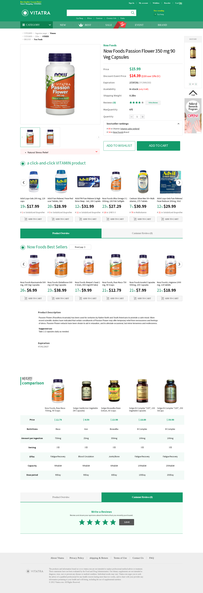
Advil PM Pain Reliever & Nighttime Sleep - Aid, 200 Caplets (88, 200)
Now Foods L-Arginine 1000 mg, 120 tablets (169, 284)
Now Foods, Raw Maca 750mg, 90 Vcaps (114, 284)
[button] (22, 137)
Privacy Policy (77, 558)
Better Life (161, 14)
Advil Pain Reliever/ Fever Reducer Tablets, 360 (60, 200)
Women (53, 33)
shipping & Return (99, 558)
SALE (108, 25)
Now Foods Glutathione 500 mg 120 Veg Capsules (60, 284)
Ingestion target (41, 33)
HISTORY (193, 39)
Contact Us (138, 558)
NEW (63, 25)
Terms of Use (120, 558)
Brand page (79, 247)
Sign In (131, 3)
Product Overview (60, 233)
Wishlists (156, 3)
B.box (89, 18)
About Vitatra (57, 558)
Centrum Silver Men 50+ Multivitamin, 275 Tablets (142, 200)
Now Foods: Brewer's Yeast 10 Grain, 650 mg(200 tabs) (87, 284)
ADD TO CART (158, 146)
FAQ (151, 558)
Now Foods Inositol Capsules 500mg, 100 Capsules (142, 284)
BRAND (162, 25)
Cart (177, 3)
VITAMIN (28, 33)
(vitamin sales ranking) (130, 129)
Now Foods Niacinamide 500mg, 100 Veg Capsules (33, 284)
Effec (37, 36)
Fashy (123, 18)
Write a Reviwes (153, 103)
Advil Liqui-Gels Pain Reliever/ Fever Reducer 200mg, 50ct (170, 200)
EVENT (139, 25)
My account (143, 3)
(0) (114, 102)
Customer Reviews (142, 233)
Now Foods (38, 39)
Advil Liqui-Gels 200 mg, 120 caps (32, 200)
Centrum (99, 18)
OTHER (45, 36)
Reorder (167, 3)
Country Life (111, 18)
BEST (88, 25)
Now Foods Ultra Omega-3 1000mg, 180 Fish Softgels (114, 200)
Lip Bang (79, 18)
